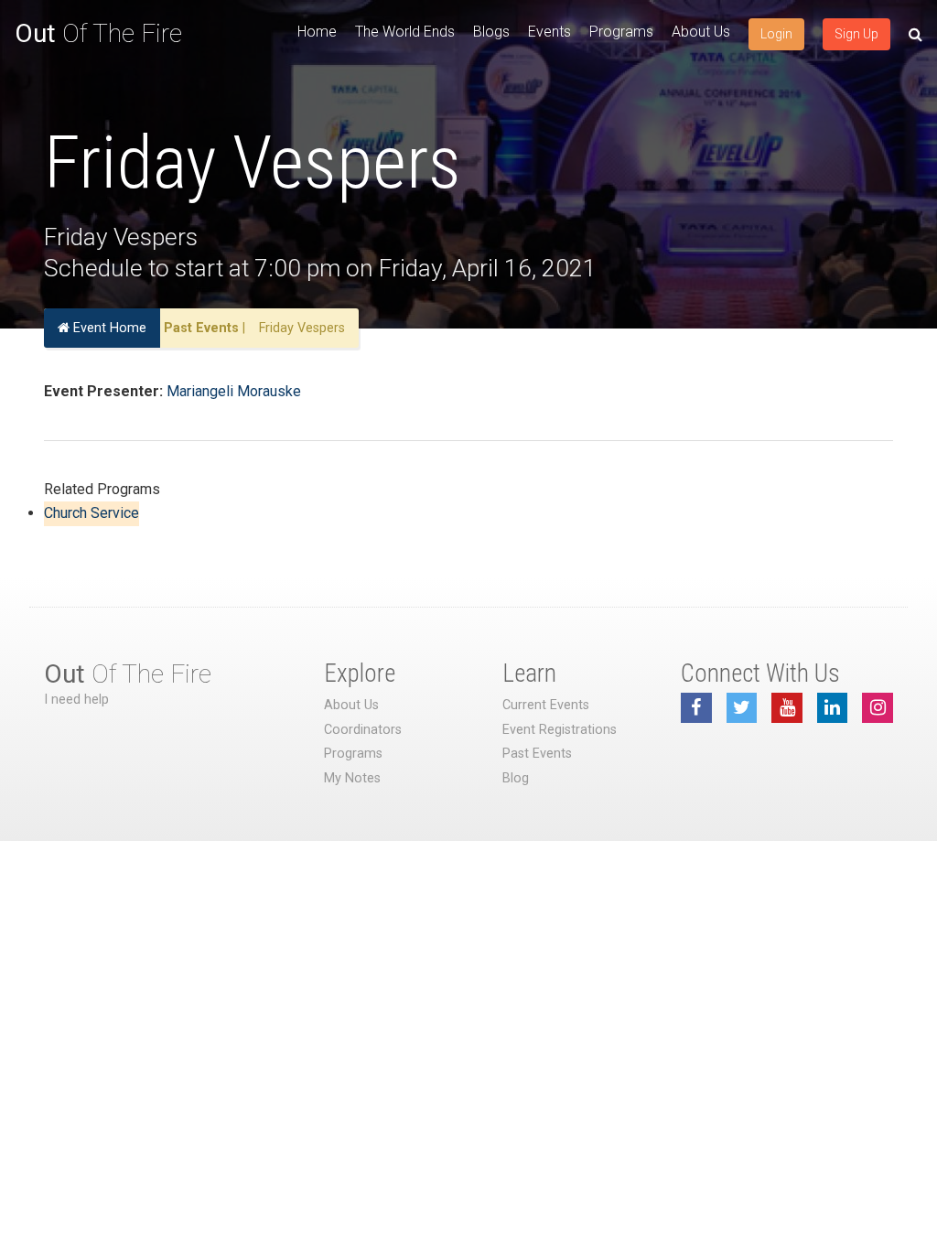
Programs (621, 31)
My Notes (352, 778)
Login (776, 34)
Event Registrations (559, 730)
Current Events (545, 705)
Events (549, 31)
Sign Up (856, 34)
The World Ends (405, 31)
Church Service (91, 513)
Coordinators (363, 730)
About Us (701, 31)
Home (317, 31)
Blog (515, 778)
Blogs (491, 31)
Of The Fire (98, 33)
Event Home (108, 328)
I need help (76, 699)
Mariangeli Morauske (234, 391)
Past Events (201, 328)
